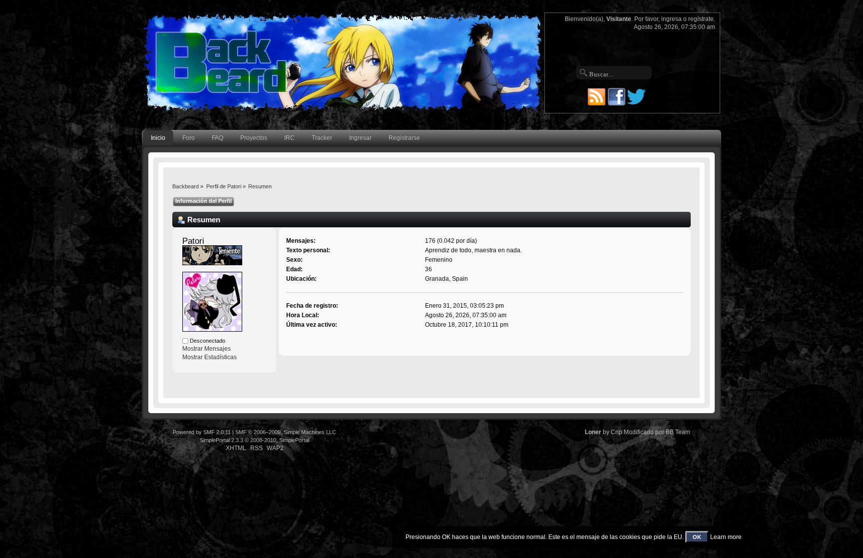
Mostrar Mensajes (206, 348)
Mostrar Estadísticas (209, 357)
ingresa (671, 18)
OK (697, 537)
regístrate (701, 18)
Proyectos (253, 137)
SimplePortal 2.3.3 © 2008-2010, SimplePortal (254, 440)
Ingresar (360, 137)
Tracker (322, 137)
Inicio (158, 137)
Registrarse (404, 137)
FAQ (217, 137)
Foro (188, 137)
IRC (289, 137)
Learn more (726, 537)
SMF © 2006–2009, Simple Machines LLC (285, 432)
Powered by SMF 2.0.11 (202, 432)
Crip (616, 432)
